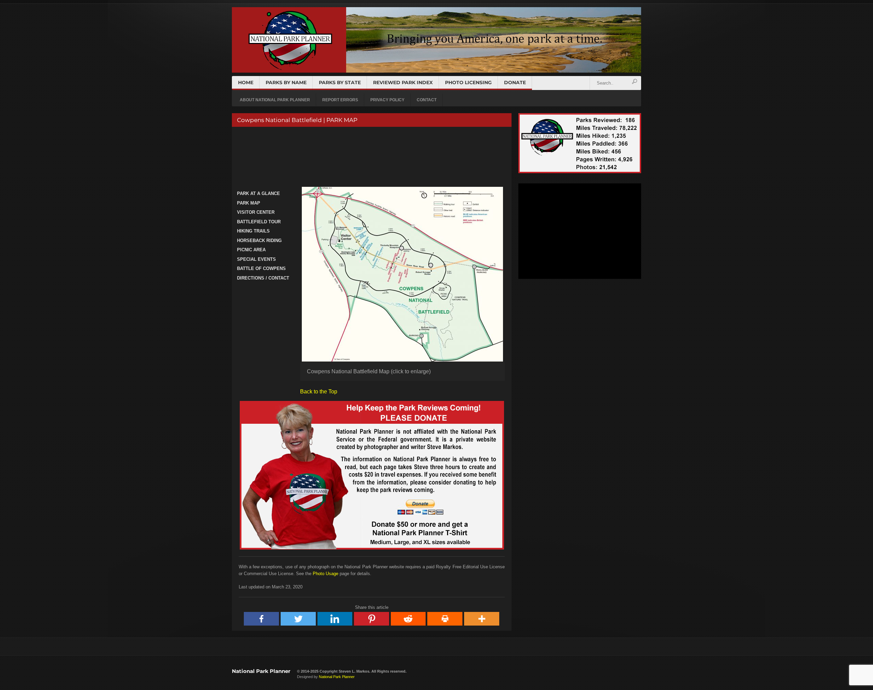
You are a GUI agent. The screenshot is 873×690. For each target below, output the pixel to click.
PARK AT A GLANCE (258, 193)
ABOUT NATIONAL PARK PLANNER (275, 99)
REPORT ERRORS (340, 99)
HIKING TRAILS (253, 231)
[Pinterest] (371, 619)
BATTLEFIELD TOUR (259, 221)
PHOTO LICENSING (468, 82)
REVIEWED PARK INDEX (403, 82)
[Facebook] (261, 619)
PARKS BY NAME (286, 82)
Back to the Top (318, 391)
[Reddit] (408, 619)
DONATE (515, 82)
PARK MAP (248, 203)
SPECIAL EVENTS (256, 259)
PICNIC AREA (251, 249)
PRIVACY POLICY (387, 99)
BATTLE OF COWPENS (261, 268)
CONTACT (426, 99)
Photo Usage (325, 573)
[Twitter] (298, 619)
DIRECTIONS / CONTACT (263, 278)
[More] (482, 619)
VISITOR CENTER (256, 212)
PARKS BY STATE (340, 82)
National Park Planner (261, 671)
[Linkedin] (335, 619)
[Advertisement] (371, 157)
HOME (245, 82)
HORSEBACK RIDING (259, 240)
